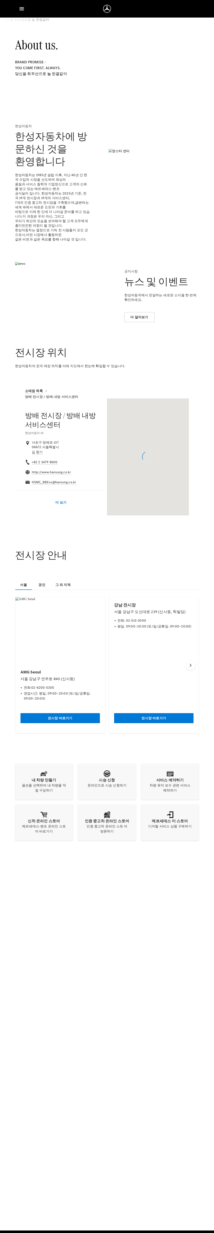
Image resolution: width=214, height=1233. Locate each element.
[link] (37, 452)
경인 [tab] (41, 585)
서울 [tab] (23, 585)
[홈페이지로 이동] (107, 9)
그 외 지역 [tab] (63, 585)
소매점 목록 (34, 391)
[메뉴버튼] (21, 9)
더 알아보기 (139, 317)
